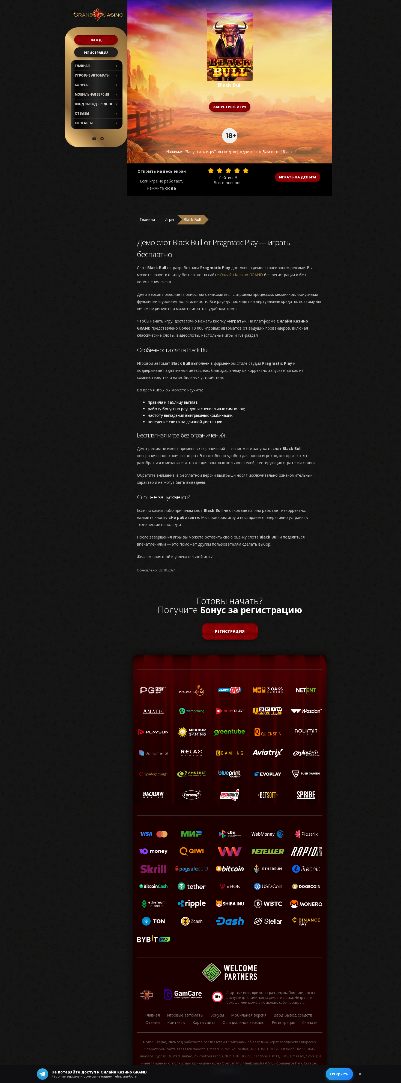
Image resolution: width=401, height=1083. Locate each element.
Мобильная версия (92, 94)
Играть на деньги (297, 177)
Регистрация (96, 52)
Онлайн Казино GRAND (241, 274)
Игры (169, 219)
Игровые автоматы (92, 75)
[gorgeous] (246, 170)
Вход (96, 39)
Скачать (310, 1022)
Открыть (339, 1073)
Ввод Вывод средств (93, 104)
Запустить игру (229, 106)
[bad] (211, 170)
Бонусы (82, 85)
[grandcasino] (102, 138)
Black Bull (192, 219)
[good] (237, 170)
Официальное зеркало (244, 1022)
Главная (82, 65)
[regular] (228, 170)
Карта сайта (204, 1022)
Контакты (84, 123)
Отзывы (82, 113)
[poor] (220, 170)
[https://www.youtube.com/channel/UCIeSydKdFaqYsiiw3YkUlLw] (94, 138)
